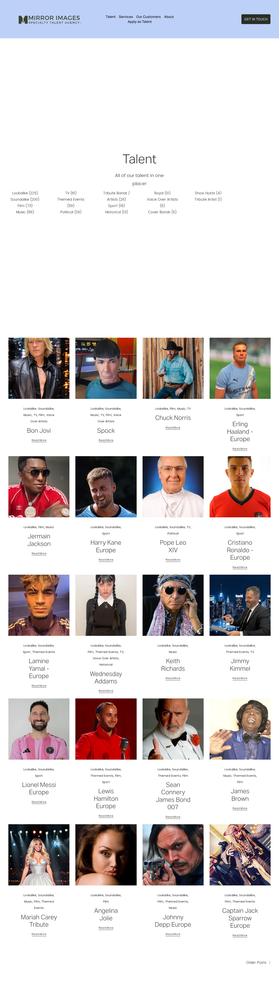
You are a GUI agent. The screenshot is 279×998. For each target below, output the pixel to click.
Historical (115, 212)
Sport (115, 205)
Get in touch (256, 19)
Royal (161, 193)
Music (24, 212)
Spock (106, 431)
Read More (39, 440)
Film (24, 205)
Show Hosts (207, 193)
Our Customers (148, 16)
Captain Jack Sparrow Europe (240, 918)
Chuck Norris (173, 418)
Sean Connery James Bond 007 (173, 796)
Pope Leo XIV (173, 546)
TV (70, 193)
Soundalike (24, 199)
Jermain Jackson (39, 540)
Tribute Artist (207, 199)
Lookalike (24, 193)
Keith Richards (173, 664)
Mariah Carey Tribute (39, 920)
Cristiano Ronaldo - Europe (240, 550)
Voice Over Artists (106, 658)
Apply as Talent (140, 21)
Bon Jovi (39, 431)
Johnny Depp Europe (173, 920)
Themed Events (43, 652)
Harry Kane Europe (105, 546)
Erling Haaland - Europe (240, 431)
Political (70, 212)
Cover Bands (161, 212)
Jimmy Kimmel (240, 664)
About (169, 16)
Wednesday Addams (106, 677)
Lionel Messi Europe (39, 788)
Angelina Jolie (106, 914)
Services (126, 16)
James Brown (240, 794)
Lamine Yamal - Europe (39, 668)
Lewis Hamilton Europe (106, 798)
